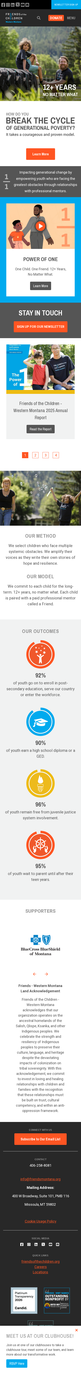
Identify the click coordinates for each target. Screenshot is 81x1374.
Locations (40, 1272)
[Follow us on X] (18, 5)
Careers (40, 1267)
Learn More (40, 154)
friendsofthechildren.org (40, 1261)
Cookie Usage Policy (40, 1221)
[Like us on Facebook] (3, 5)
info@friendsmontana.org (40, 1179)
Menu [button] (71, 17)
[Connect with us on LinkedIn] (13, 5)
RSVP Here (16, 1363)
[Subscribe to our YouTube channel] (23, 5)
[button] (38, 18)
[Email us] (27, 5)
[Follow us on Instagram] (8, 5)
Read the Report (41, 429)
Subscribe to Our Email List (40, 1139)
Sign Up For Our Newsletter (40, 327)
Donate (56, 17)
